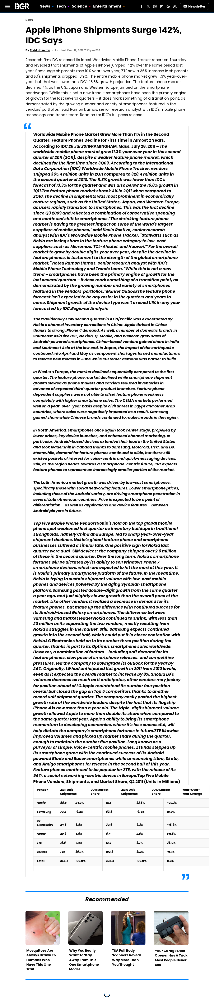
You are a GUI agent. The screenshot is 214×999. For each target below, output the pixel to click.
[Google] (168, 6)
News (44, 6)
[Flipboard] (161, 6)
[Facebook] (141, 6)
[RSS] (175, 6)
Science (79, 6)
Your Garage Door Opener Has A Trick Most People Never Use (171, 958)
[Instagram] (155, 6)
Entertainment (107, 6)
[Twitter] (148, 6)
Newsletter (196, 6)
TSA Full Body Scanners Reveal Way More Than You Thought (126, 957)
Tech (61, 6)
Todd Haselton (40, 50)
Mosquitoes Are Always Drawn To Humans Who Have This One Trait (41, 960)
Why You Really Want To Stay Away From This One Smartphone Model (84, 960)
